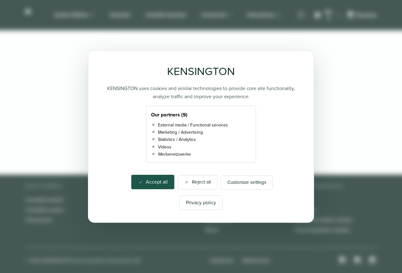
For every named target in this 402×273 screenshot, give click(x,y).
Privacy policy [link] (201, 202)
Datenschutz (256, 260)
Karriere (303, 199)
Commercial (213, 15)
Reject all (201, 182)
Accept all (157, 181)
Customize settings (246, 182)
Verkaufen (120, 15)
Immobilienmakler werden (323, 219)
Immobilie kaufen (45, 199)
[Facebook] (358, 260)
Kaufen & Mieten (72, 15)
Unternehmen (261, 15)
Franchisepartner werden (322, 229)
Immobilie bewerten (166, 15)
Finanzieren (39, 219)
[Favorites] (301, 15)
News (211, 229)
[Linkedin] (373, 260)
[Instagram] (343, 260)
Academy (305, 209)
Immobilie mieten (45, 209)
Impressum (222, 260)
